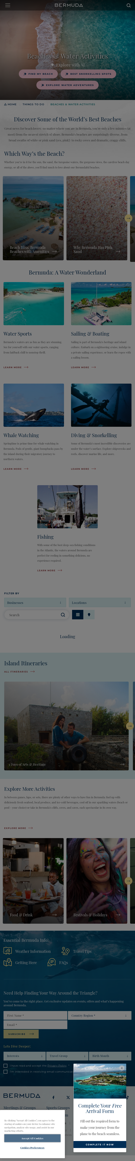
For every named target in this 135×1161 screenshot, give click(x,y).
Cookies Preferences (32, 1147)
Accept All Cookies (32, 1138)
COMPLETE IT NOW (100, 1144)
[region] (32, 1134)
